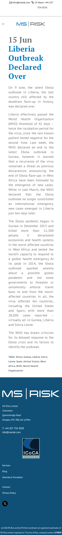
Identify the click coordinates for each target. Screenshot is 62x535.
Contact (6, 486)
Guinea (27, 356)
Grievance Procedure (12, 477)
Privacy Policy (9, 492)
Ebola (19, 356)
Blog (4, 471)
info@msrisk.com (21, 2)
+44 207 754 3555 (14, 428)
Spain (19, 361)
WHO (19, 365)
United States (31, 361)
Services (6, 465)
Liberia (36, 356)
